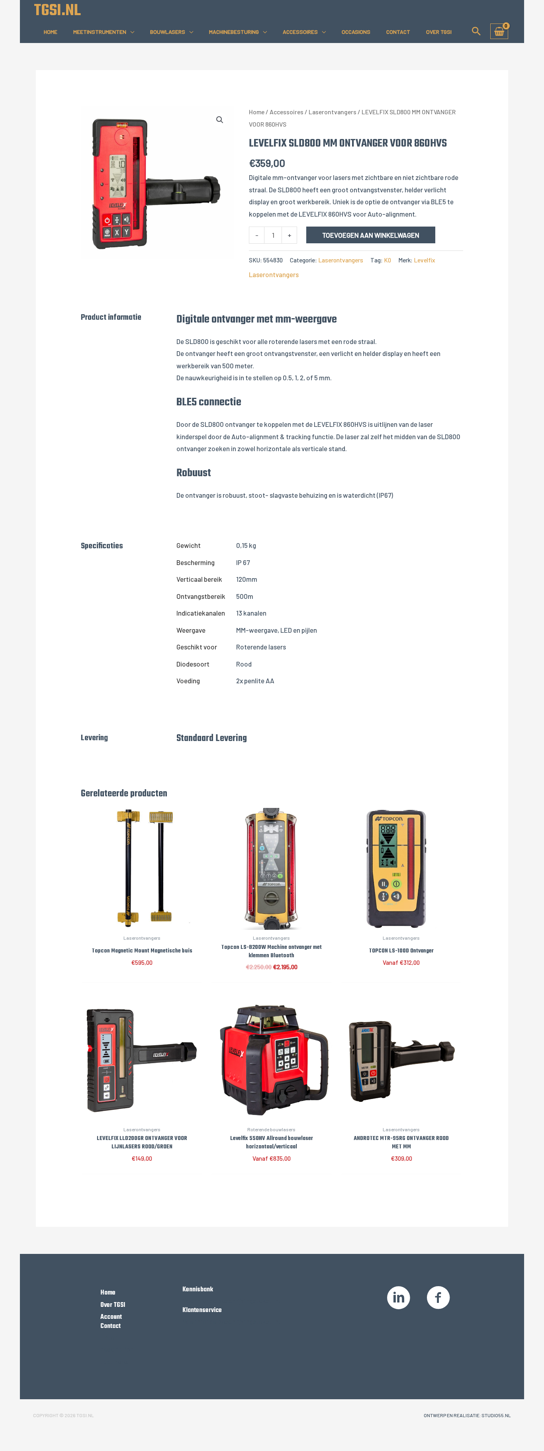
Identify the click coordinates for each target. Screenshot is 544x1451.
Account (111, 1317)
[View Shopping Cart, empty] (499, 31)
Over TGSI (439, 31)
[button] (476, 31)
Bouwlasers (167, 31)
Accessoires (300, 31)
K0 (387, 260)
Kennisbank (197, 1290)
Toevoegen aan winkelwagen (370, 235)
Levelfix (424, 260)
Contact (398, 31)
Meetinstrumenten (99, 31)
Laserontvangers (332, 111)
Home (50, 31)
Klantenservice (202, 1310)
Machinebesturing (234, 31)
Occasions (356, 31)
